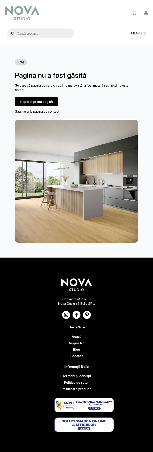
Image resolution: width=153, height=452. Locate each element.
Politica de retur (76, 383)
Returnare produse (76, 389)
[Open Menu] (145, 33)
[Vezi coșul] (134, 13)
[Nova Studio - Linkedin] (87, 315)
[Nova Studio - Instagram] (66, 315)
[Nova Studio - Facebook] (76, 315)
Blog (76, 349)
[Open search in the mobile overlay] (40, 33)
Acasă (76, 337)
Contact (76, 356)
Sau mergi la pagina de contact (37, 111)
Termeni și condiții (76, 376)
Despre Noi (76, 343)
